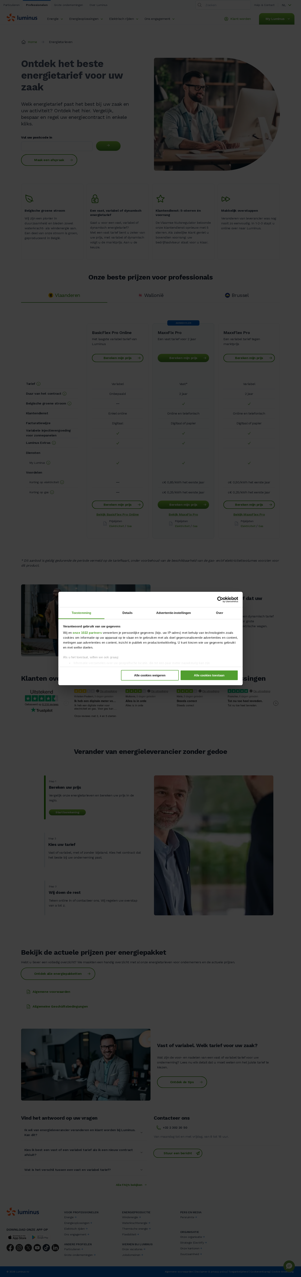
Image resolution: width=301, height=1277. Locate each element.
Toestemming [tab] (81, 613)
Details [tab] (127, 613)
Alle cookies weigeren (149, 675)
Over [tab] (219, 613)
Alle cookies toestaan (209, 675)
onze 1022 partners (87, 632)
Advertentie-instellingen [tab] (173, 613)
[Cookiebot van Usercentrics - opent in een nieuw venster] (220, 599)
